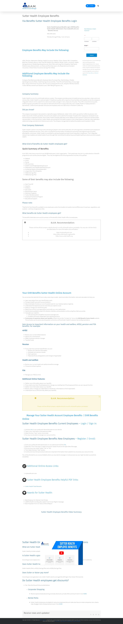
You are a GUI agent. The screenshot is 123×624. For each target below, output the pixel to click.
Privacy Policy (90, 73)
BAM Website (43, 619)
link (32, 429)
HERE (85, 594)
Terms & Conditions (76, 621)
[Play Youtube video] (61, 553)
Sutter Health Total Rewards (33, 486)
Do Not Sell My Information (66, 621)
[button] (98, 6)
